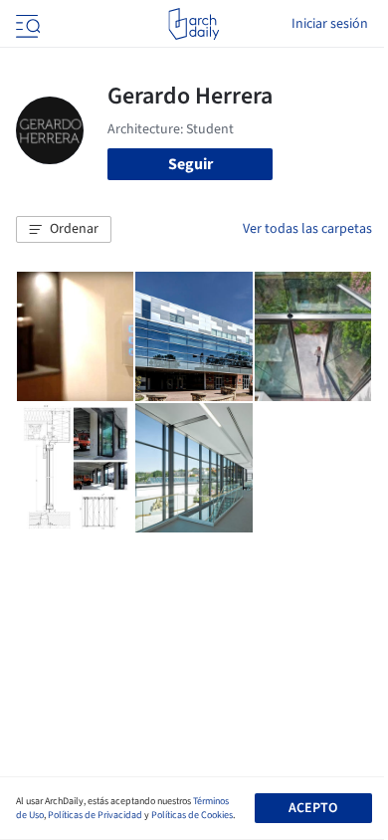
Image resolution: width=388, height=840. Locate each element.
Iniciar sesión (329, 24)
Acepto (313, 808)
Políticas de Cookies (192, 815)
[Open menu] (26, 24)
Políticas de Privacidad (95, 815)
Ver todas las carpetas (307, 229)
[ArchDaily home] (193, 24)
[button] (63, 230)
